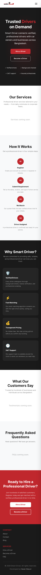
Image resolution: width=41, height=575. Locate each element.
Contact (6, 537)
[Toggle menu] (36, 4)
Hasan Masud (26, 569)
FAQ (4, 557)
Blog (4, 540)
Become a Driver (20, 58)
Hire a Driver (21, 51)
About (5, 534)
